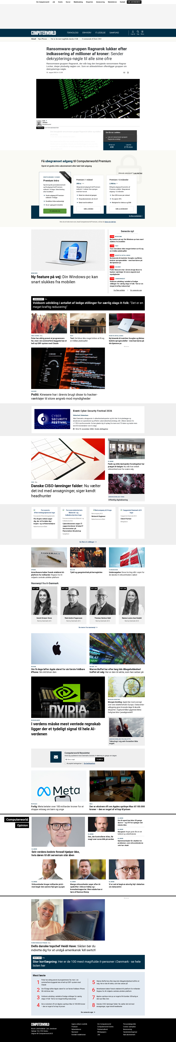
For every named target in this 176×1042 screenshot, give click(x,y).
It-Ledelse (100, 32)
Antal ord (112, 145)
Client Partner (126, 519)
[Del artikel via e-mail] (124, 72)
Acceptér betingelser (74, 763)
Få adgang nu (55, 211)
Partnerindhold (102, 1029)
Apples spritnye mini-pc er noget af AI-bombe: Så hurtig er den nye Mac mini (117, 997)
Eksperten (89, 2)
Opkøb (33, 570)
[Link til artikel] (68, 250)
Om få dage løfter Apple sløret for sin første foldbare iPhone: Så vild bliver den (63, 990)
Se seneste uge (87, 1012)
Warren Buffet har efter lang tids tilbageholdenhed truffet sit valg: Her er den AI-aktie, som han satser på (118, 982)
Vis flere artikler (119, 290)
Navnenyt (75, 1032)
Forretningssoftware (39, 943)
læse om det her (110, 222)
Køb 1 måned (88, 209)
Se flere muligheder (135, 216)
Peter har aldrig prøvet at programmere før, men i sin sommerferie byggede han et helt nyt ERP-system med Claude (61, 982)
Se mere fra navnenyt (87, 627)
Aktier (92, 666)
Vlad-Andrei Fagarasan (73, 618)
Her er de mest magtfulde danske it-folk (64, 39)
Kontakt (122, 2)
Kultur (72, 570)
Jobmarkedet (120, 278)
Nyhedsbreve (112, 2)
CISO (32, 482)
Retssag (34, 804)
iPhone (33, 666)
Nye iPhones (42, 39)
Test (116, 246)
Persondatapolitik (129, 1024)
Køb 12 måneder (122, 209)
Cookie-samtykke (129, 1027)
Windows (34, 273)
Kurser (68, 2)
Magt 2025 (37, 958)
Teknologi (72, 32)
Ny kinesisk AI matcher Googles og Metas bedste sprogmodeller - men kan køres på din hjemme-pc (126, 260)
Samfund (114, 32)
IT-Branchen (113, 570)
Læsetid (128, 145)
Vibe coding (35, 335)
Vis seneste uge (136, 290)
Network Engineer (99, 516)
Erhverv (86, 32)
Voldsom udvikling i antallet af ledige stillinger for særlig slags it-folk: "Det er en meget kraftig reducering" (126, 284)
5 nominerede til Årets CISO (91, 39)
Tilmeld (99, 759)
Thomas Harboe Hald (103, 618)
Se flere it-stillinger (87, 542)
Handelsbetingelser (130, 1032)
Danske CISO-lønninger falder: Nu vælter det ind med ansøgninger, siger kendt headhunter (115, 1005)
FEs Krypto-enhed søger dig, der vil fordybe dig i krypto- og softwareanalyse (44, 521)
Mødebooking (78, 2)
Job (53, 2)
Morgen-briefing (114, 699)
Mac (91, 804)
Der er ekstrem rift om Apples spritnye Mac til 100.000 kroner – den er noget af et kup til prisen (63, 1005)
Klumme (111, 461)
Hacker (117, 267)
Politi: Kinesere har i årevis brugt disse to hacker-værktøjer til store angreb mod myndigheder (126, 272)
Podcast (75, 1027)
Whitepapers (101, 1032)
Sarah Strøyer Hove (44, 618)
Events (60, 2)
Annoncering (100, 2)
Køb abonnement (134, 2)
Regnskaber (35, 720)
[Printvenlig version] (128, 72)
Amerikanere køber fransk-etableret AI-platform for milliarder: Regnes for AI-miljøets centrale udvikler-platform (118, 990)
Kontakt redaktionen (79, 1035)
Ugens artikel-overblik (79, 1024)
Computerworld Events (105, 1027)
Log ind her (137, 173)
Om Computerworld (42, 2)
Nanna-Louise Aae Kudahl (132, 618)
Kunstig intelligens (122, 255)
